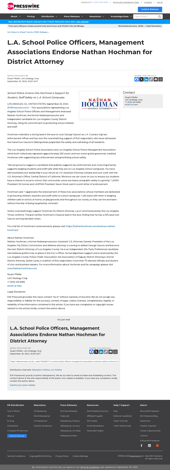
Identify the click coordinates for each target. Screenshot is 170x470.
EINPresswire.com (18, 107)
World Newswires (42, 416)
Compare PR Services (17, 431)
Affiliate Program (95, 416)
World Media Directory (127, 26)
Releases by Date (68, 436)
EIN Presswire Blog (149, 416)
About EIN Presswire (149, 411)
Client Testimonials (122, 426)
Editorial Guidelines (123, 416)
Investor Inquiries (148, 426)
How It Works (13, 411)
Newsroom (145, 421)
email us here (14, 286)
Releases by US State (70, 431)
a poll (78, 211)
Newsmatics (135, 456)
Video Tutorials (121, 421)
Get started (82, 22)
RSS (141, 26)
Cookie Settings (80, 456)
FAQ (116, 411)
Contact (148, 2)
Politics (46, 370)
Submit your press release (22, 385)
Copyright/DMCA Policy (40, 456)
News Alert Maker (95, 431)
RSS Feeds (92, 421)
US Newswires (40, 421)
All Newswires (40, 411)
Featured (64, 416)
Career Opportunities (150, 431)
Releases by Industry (70, 421)
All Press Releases (68, 411)
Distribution (12, 426)
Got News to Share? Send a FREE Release (28, 32)
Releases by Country (70, 426)
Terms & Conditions (16, 456)
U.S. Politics (56, 370)
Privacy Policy (62, 456)
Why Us (10, 416)
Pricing (126, 2)
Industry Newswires (43, 426)
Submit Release (150, 9)
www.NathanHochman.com (22, 268)
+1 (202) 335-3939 (100, 2)
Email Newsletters (154, 26)
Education (37, 370)
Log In (160, 2)
